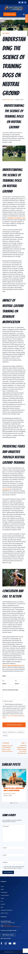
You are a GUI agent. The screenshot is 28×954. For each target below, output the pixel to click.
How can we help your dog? (10, 689)
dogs (4, 732)
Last (16, 680)
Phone (17, 683)
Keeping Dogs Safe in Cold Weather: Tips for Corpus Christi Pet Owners (7, 747)
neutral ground (6, 489)
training (5, 735)
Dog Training (5, 33)
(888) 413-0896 (7, 925)
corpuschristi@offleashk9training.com (12, 926)
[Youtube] (22, 2)
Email (4, 683)
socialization (20, 732)
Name (4, 676)
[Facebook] (19, 2)
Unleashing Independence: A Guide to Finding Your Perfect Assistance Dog (21, 748)
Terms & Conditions (12, 715)
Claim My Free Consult (14, 725)
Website (5, 862)
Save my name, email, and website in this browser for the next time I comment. (14, 867)
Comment (6, 826)
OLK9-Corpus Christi (9, 99)
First (3, 680)
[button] (24, 14)
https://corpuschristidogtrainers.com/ (12, 665)
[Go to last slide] (4, 785)
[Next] (24, 785)
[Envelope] (14, 943)
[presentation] (14, 777)
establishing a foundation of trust (16, 218)
